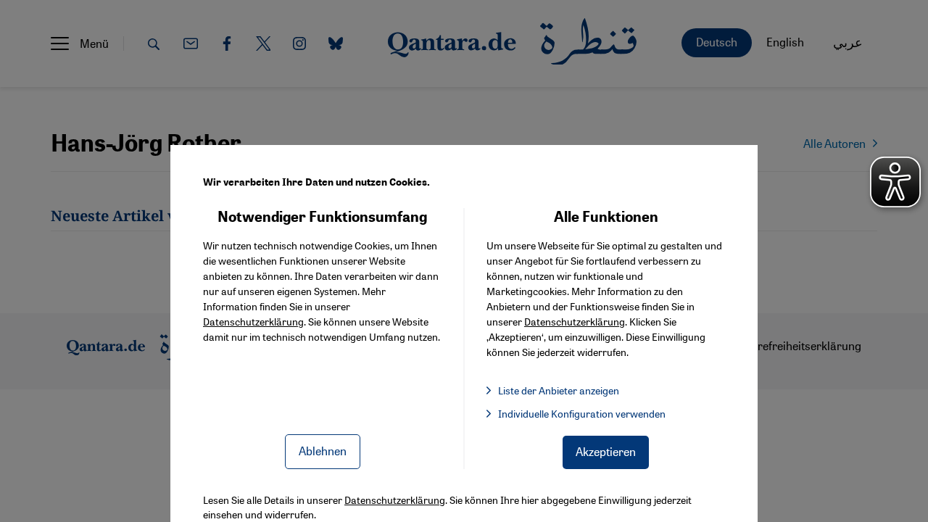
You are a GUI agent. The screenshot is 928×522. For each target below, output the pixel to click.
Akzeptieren (606, 451)
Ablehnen (323, 450)
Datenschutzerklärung (253, 321)
